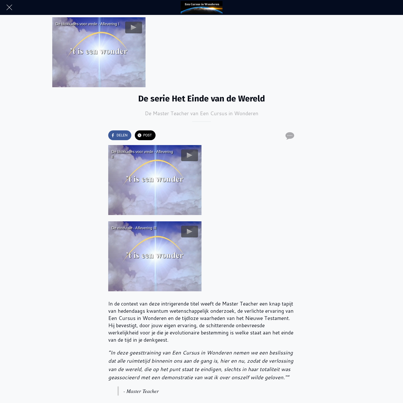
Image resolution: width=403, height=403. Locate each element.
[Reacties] (289, 135)
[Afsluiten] (9, 7)
